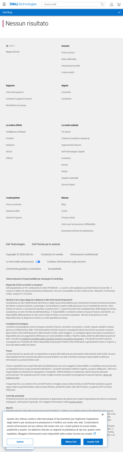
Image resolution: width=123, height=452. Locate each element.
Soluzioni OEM (12, 211)
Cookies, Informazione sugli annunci (66, 261)
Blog (64, 204)
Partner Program (14, 217)
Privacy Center (68, 217)
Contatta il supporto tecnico (19, 99)
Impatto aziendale (70, 178)
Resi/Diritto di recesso (16, 105)
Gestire (20, 442)
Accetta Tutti (93, 442)
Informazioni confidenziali (84, 254)
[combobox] (73, 4)
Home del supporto (15, 92)
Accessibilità (54, 268)
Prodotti (10, 138)
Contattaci (66, 99)
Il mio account (68, 52)
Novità (65, 165)
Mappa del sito (13, 52)
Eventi (64, 211)
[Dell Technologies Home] (23, 4)
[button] (111, 4)
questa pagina (75, 402)
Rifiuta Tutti (70, 442)
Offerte (9, 158)
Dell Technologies (15, 244)
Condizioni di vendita (52, 254)
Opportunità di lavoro (71, 145)
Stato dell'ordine (69, 59)
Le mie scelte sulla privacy (20, 261)
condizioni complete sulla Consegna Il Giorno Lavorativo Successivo (52, 339)
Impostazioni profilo (71, 66)
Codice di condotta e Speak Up (76, 138)
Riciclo (65, 171)
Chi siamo (66, 132)
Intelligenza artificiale (16, 132)
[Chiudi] (102, 414)
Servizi (9, 151)
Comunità (66, 92)
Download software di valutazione (77, 231)
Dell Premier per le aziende (46, 244)
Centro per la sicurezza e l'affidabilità (78, 224)
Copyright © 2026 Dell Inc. (20, 254)
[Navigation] (4, 4)
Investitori (66, 158)
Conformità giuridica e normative (23, 268)
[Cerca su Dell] (102, 4)
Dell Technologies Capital (73, 151)
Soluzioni (10, 145)
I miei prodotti (68, 72)
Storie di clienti (68, 184)
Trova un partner (13, 204)
